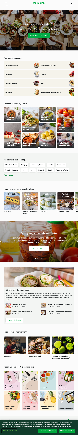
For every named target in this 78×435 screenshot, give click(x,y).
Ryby (32, 170)
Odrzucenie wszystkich (67, 431)
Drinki (50, 170)
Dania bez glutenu (37, 165)
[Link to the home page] (39, 4)
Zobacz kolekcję (14, 320)
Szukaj (71, 5)
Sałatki (50, 165)
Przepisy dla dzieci (11, 170)
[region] (39, 427)
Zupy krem (61, 165)
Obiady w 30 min (11, 165)
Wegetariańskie (62, 170)
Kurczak (41, 170)
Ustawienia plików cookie (9, 430)
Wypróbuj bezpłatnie (39, 35)
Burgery (24, 165)
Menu (6, 5)
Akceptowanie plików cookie (47, 431)
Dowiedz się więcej (39, 249)
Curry (24, 170)
